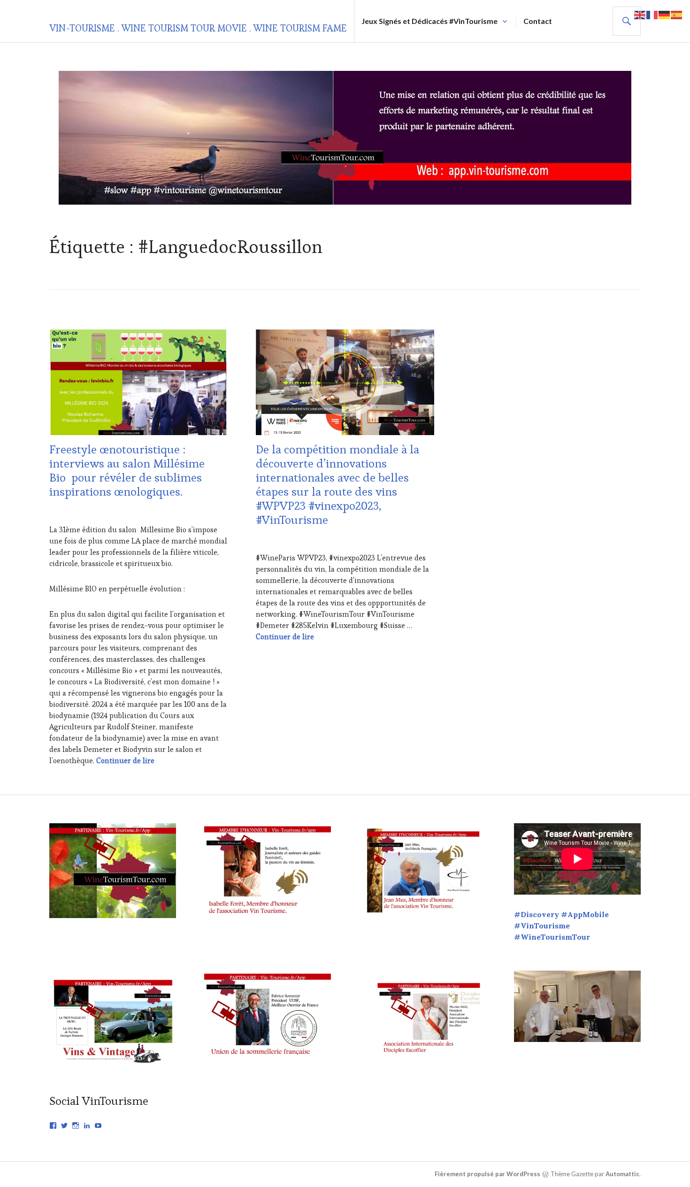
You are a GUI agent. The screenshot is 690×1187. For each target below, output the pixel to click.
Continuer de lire (125, 761)
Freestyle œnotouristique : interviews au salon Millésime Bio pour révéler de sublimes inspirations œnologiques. (127, 470)
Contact (537, 20)
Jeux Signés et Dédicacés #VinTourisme (429, 20)
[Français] (652, 14)
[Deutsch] (665, 14)
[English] (640, 14)
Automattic (622, 1174)
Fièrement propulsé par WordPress (487, 1174)
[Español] (677, 14)
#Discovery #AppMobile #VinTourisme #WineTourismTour (561, 926)
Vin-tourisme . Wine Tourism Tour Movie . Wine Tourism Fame (198, 28)
